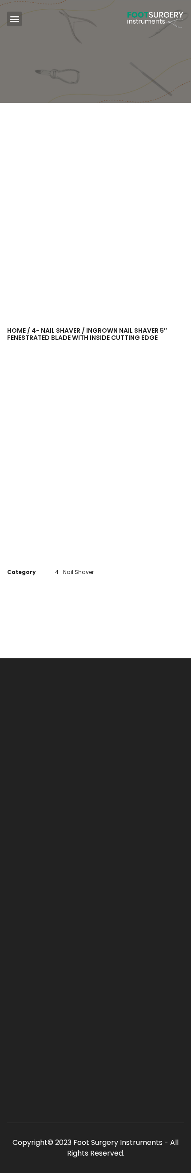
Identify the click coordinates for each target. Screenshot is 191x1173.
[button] (14, 19)
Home (16, 330)
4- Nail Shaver (56, 330)
